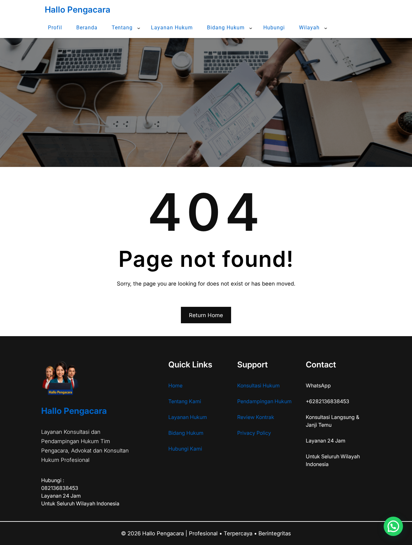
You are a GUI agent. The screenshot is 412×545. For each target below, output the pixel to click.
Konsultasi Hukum (258, 385)
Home (175, 385)
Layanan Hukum (187, 417)
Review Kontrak (255, 417)
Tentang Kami (184, 401)
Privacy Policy (254, 433)
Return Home (206, 315)
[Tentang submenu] (138, 28)
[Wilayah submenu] (325, 28)
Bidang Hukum (185, 433)
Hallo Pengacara (77, 10)
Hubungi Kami (185, 448)
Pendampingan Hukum (264, 401)
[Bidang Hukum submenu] (250, 28)
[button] (393, 526)
